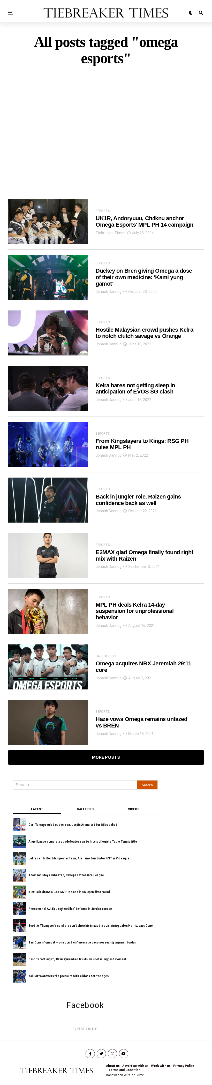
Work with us (161, 1066)
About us (113, 1066)
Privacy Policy (183, 1066)
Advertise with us (135, 1066)
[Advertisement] (106, 121)
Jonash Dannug (109, 291)
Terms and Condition (124, 1070)
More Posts (106, 757)
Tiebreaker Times (110, 233)
